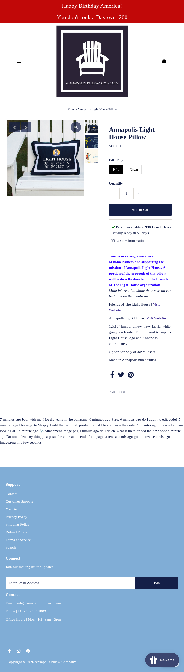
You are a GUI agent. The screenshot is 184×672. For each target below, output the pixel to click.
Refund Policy (16, 532)
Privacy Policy (16, 517)
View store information (128, 240)
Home (71, 109)
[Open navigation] (19, 61)
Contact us (118, 392)
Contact (11, 494)
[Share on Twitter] (121, 376)
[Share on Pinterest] (131, 376)
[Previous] (14, 127)
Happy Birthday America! (92, 6)
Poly (116, 169)
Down (134, 169)
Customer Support (19, 501)
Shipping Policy (17, 524)
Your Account (16, 509)
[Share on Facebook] (112, 376)
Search (11, 547)
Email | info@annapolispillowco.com (33, 603)
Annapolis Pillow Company (55, 662)
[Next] (26, 127)
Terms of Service (18, 540)
